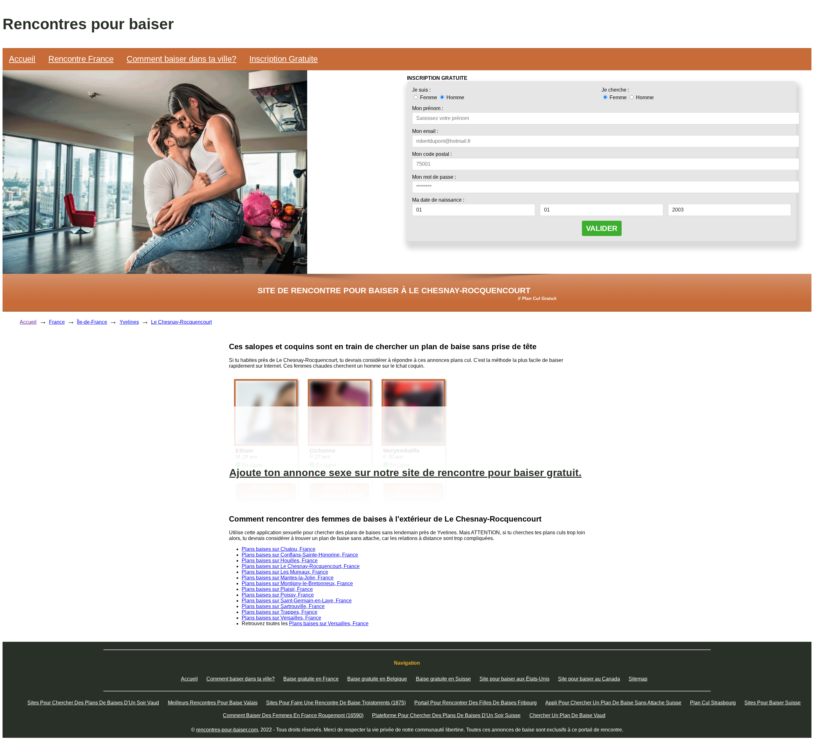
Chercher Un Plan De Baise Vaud (567, 715)
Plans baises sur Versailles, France (281, 617)
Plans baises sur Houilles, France (280, 560)
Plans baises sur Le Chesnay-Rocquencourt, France (301, 566)
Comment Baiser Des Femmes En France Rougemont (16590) (293, 715)
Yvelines (129, 322)
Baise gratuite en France (311, 679)
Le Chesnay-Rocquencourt (181, 322)
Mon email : (425, 131)
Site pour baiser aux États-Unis (514, 679)
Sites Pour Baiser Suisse (772, 702)
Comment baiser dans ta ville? (181, 58)
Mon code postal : (432, 154)
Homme (454, 97)
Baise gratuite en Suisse (443, 679)
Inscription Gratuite (283, 58)
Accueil (22, 58)
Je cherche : (615, 90)
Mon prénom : (427, 108)
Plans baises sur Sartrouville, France (283, 606)
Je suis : (421, 90)
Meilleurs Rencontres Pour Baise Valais (213, 702)
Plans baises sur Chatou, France (278, 549)
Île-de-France (92, 322)
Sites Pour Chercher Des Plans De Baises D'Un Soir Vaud (93, 702)
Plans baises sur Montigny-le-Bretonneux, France (297, 583)
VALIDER (601, 228)
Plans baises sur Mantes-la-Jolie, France (288, 577)
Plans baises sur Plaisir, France (277, 589)
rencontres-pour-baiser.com (227, 729)
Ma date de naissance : (438, 200)
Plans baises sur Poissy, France (278, 595)
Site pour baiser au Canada (589, 679)
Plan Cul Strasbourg (713, 702)
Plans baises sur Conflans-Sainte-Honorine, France (300, 555)
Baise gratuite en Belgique (377, 679)
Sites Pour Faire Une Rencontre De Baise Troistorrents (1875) (336, 702)
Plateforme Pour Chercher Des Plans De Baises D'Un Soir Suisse (446, 715)
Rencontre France (81, 58)
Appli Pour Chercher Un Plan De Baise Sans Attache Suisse (613, 702)
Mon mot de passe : (434, 177)
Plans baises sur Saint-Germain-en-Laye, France (297, 600)
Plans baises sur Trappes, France (279, 612)
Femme (428, 97)
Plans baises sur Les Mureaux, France (285, 572)
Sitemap (638, 679)
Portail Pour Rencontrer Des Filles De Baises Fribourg (475, 702)
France (57, 322)
